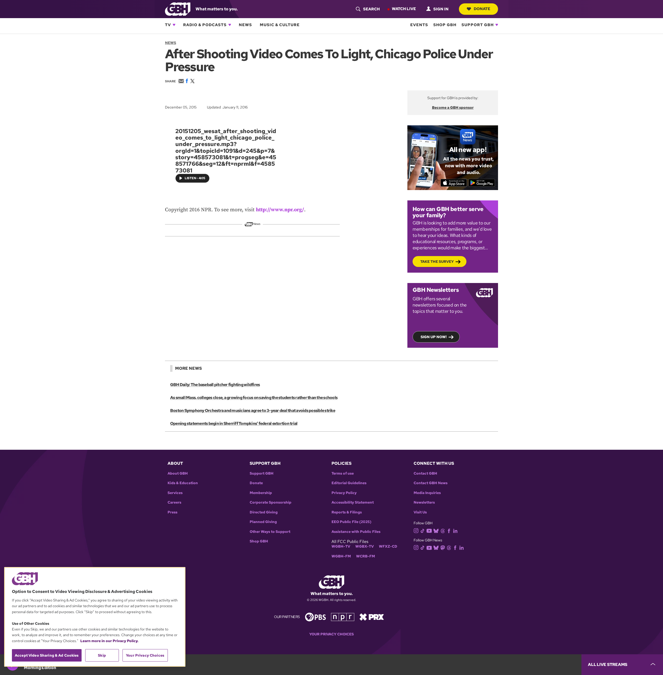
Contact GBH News (431, 483)
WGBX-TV (364, 546)
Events (419, 24)
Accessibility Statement (353, 502)
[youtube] (429, 530)
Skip (102, 655)
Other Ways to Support (270, 531)
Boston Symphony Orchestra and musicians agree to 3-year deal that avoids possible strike (252, 410)
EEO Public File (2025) (351, 522)
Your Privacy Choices (331, 634)
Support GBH (478, 24)
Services (175, 493)
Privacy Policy (344, 493)
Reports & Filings (347, 512)
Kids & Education (183, 483)
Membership (261, 493)
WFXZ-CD (388, 546)
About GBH (178, 473)
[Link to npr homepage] (342, 616)
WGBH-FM (341, 556)
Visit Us (420, 512)
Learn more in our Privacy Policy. (109, 640)
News (245, 24)
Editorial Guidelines (349, 483)
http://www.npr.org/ (280, 210)
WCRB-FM (365, 556)
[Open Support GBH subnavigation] (496, 25)
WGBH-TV (341, 546)
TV (168, 24)
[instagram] (416, 530)
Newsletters (424, 502)
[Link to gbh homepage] (177, 8)
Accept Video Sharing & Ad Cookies (47, 655)
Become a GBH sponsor (453, 107)
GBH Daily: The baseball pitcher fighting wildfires (215, 384)
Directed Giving (264, 512)
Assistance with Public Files (356, 531)
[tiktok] (422, 530)
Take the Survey (437, 261)
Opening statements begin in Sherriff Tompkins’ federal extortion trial (233, 423)
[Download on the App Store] (454, 183)
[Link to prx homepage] (371, 616)
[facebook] (449, 530)
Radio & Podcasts (205, 24)
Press (172, 512)
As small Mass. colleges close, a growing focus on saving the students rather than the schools (253, 397)
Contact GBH (425, 473)
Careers (174, 502)
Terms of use (343, 473)
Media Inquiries (427, 493)
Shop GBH (444, 24)
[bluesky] (436, 530)
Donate (482, 8)
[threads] (443, 530)
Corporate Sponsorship (270, 502)
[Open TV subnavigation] (174, 25)
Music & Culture (280, 24)
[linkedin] (455, 530)
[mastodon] (443, 547)
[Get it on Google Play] (482, 183)
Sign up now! (434, 337)
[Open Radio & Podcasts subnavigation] (229, 25)
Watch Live (404, 8)
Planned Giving (263, 522)
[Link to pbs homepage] (315, 616)
